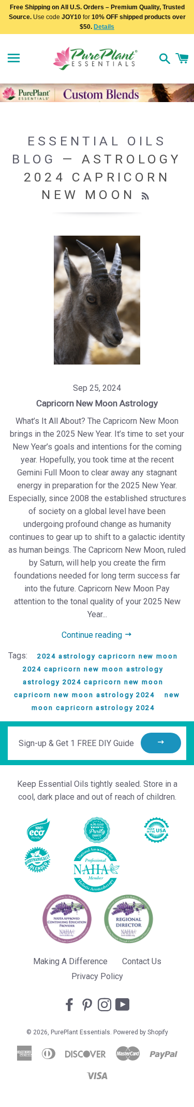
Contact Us (141, 961)
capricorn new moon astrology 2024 (84, 695)
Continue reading (93, 635)
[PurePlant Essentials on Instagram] (105, 1005)
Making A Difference (70, 961)
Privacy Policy (97, 976)
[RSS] (146, 196)
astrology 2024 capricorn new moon (93, 682)
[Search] (165, 60)
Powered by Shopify (140, 1032)
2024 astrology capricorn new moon (107, 656)
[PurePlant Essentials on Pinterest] (88, 1005)
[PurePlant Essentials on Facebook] (70, 1005)
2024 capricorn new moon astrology (93, 669)
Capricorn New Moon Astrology (97, 403)
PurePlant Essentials (80, 1032)
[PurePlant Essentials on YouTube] (123, 1005)
